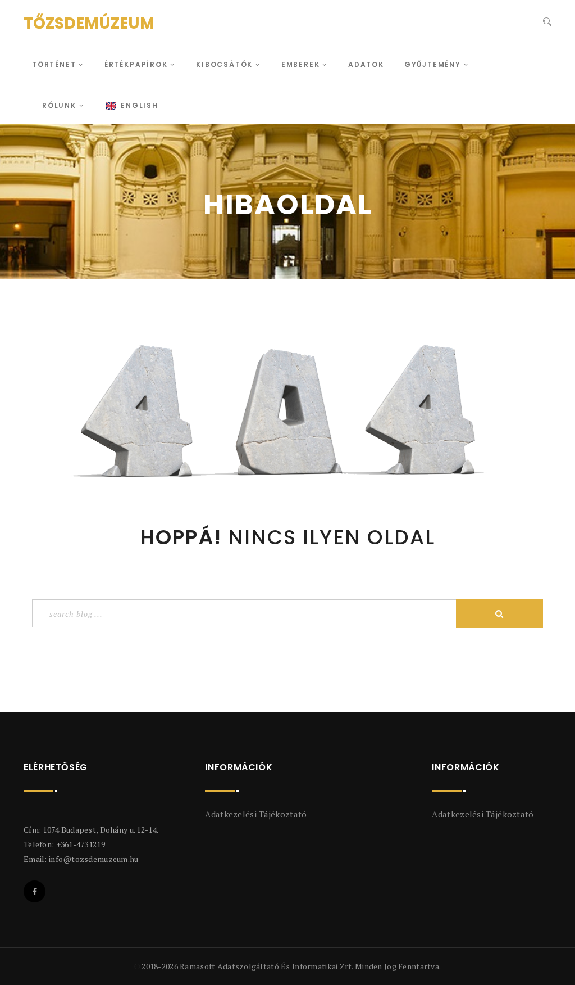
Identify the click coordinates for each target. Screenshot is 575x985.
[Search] (547, 22)
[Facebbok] (34, 891)
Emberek (301, 64)
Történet (55, 64)
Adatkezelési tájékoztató (256, 814)
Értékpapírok (137, 64)
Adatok (366, 64)
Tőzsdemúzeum (89, 23)
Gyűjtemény (434, 64)
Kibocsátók (225, 64)
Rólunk (60, 105)
